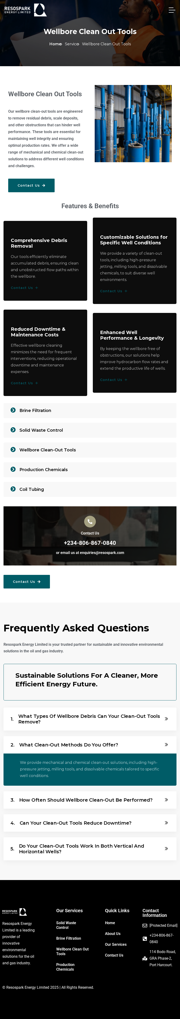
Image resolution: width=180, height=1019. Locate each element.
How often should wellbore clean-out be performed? (82, 800)
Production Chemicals (43, 469)
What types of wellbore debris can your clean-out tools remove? (85, 719)
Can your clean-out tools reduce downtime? (71, 823)
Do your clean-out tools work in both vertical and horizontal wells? (77, 848)
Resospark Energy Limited (27, 987)
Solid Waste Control (41, 430)
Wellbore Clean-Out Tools (47, 450)
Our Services (116, 944)
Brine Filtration (35, 410)
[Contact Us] (90, 521)
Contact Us (29, 185)
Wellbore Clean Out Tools (72, 951)
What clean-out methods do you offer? (64, 745)
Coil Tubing (31, 489)
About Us (112, 933)
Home (55, 44)
